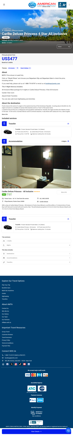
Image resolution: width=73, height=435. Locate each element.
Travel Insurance (7, 337)
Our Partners (6, 319)
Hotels (4, 293)
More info (5, 114)
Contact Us (5, 308)
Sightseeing (5, 296)
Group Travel (5, 331)
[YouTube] (24, 364)
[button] (69, 5)
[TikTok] (20, 364)
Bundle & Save (6, 288)
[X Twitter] (11, 364)
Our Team (5, 317)
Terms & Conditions (7, 343)
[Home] (3, 364)
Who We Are (5, 311)
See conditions (36, 416)
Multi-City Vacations (8, 290)
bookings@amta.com (11, 358)
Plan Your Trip (6, 285)
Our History (5, 314)
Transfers (5, 299)
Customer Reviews (7, 334)
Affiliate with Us (6, 322)
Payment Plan (6, 346)
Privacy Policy (6, 340)
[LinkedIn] (29, 364)
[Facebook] (7, 364)
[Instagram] (16, 364)
